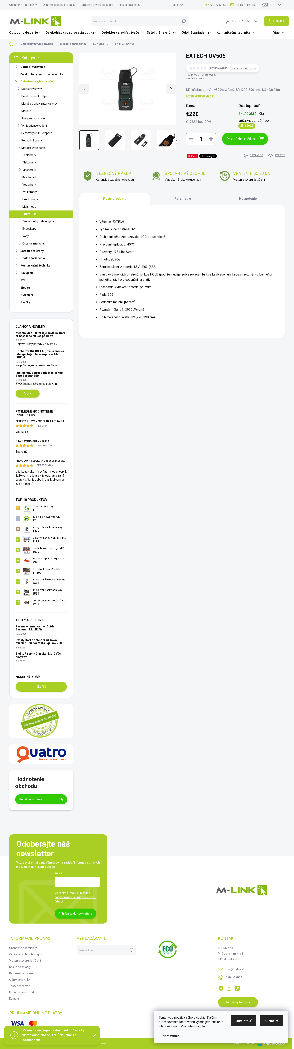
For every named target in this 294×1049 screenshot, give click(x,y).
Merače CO (28, 111)
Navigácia (27, 273)
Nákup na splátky (129, 4)
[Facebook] (221, 987)
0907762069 (234, 977)
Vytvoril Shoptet (244, 1043)
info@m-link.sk (235, 969)
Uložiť (194, 155)
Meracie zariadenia (33, 147)
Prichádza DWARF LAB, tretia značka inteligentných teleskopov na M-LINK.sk (40, 354)
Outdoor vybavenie (32, 66)
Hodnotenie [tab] (248, 198)
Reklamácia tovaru (21, 973)
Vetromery (29, 184)
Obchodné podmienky (23, 4)
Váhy (25, 236)
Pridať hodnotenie (30, 799)
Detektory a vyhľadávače (36, 81)
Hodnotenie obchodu (22, 992)
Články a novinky (19, 979)
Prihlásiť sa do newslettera (75, 913)
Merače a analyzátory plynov (39, 103)
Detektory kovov (31, 88)
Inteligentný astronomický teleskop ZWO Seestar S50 (39, 374)
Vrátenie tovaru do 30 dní (97, 4)
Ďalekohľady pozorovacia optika (41, 74)
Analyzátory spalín (33, 118)
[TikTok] (237, 987)
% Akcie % (26, 295)
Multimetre (29, 206)
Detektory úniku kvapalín (36, 133)
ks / (41, 686)
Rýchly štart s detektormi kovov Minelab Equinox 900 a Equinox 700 (39, 641)
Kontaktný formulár (238, 1002)
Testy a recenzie (19, 986)
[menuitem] (26, 33)
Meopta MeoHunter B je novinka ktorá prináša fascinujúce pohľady (41, 334)
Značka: (195, 78)
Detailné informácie (200, 96)
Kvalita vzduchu (32, 177)
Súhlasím (271, 1021)
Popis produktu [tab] (114, 198)
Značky (25, 302)
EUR (273, 5)
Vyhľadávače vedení (34, 125)
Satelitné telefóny (32, 250)
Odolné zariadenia (32, 258)
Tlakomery (29, 162)
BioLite (25, 287)
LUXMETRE (29, 214)
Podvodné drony (31, 140)
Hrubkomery (30, 199)
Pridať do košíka (240, 138)
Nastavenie (171, 1036)
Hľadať (183, 21)
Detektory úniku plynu (35, 96)
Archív (28, 393)
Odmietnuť (243, 1021)
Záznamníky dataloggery (38, 221)
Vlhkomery (29, 169)
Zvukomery (29, 191)
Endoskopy (29, 228)
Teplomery (29, 155)
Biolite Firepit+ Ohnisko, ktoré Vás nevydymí (38, 655)
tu (203, 1026)
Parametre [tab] (182, 198)
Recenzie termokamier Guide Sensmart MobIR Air (35, 628)
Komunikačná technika (35, 265)
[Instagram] (229, 987)
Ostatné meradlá (33, 243)
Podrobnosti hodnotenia (243, 68)
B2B (23, 280)
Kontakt (14, 998)
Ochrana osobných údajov (59, 4)
